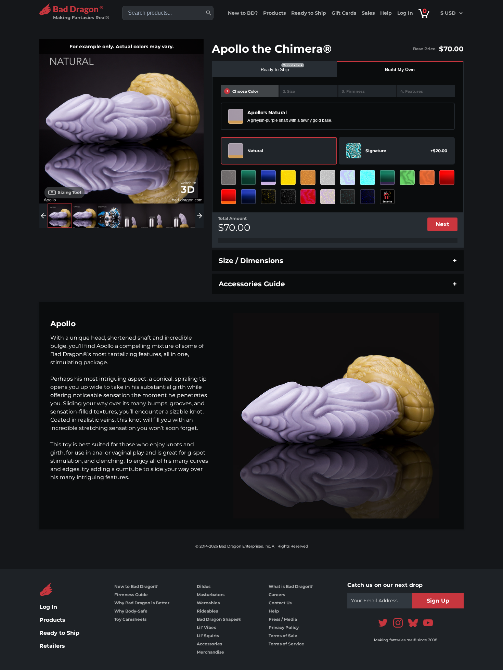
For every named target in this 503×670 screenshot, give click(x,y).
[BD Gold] (288, 177)
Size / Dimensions (251, 261)
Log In (405, 13)
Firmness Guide (131, 594)
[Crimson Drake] (446, 177)
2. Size (289, 91)
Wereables (208, 602)
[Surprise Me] (387, 196)
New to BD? (243, 13)
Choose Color (243, 91)
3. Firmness (353, 91)
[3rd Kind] (347, 177)
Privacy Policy (284, 627)
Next (442, 224)
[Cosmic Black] (347, 196)
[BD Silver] (327, 177)
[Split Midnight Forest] (387, 177)
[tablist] (338, 69)
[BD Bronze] (307, 177)
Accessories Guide (252, 284)
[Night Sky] (367, 196)
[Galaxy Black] (288, 196)
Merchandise (210, 652)
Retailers (52, 646)
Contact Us (280, 602)
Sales (368, 13)
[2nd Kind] (427, 177)
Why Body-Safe (130, 611)
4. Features (411, 91)
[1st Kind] (327, 196)
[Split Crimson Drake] (228, 196)
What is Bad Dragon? (291, 586)
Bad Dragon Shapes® (219, 619)
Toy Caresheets (130, 619)
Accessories (209, 643)
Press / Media (283, 619)
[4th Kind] (367, 177)
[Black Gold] (268, 196)
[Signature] (353, 150)
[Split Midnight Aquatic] (268, 177)
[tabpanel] (338, 162)
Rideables (207, 611)
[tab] (274, 69)
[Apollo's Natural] (235, 116)
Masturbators (210, 594)
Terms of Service (286, 643)
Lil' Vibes (206, 627)
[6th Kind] (307, 196)
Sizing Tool (69, 192)
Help (386, 13)
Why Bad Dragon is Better (141, 602)
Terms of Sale (283, 635)
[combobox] (168, 13)
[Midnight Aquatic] (248, 196)
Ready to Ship (308, 13)
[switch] (188, 188)
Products (274, 13)
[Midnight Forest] (248, 177)
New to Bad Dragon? (136, 586)
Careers (277, 594)
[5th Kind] (407, 177)
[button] (208, 13)
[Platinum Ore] (228, 177)
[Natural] (235, 150)
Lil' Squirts (208, 635)
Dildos (203, 586)
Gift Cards (344, 13)
